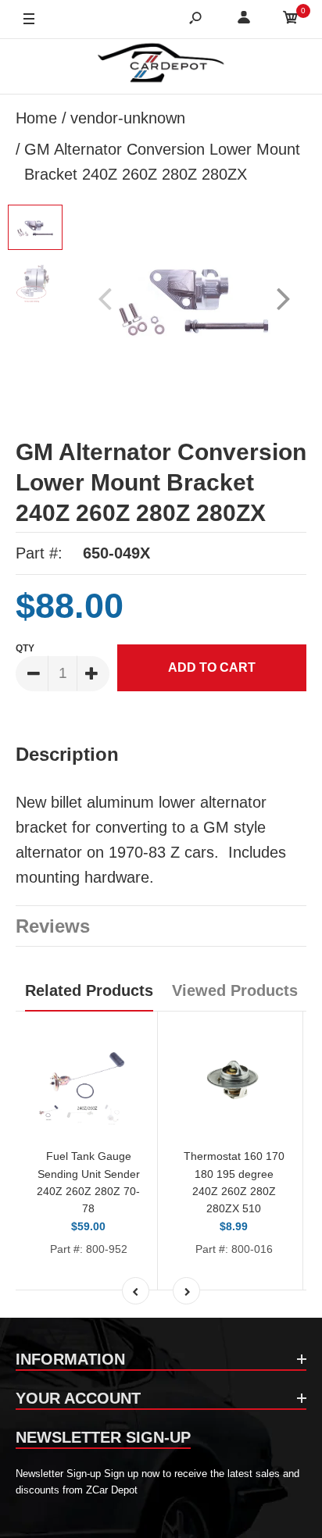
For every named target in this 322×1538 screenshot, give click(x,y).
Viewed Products (235, 990)
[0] (291, 19)
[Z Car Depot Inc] (161, 66)
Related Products (89, 990)
